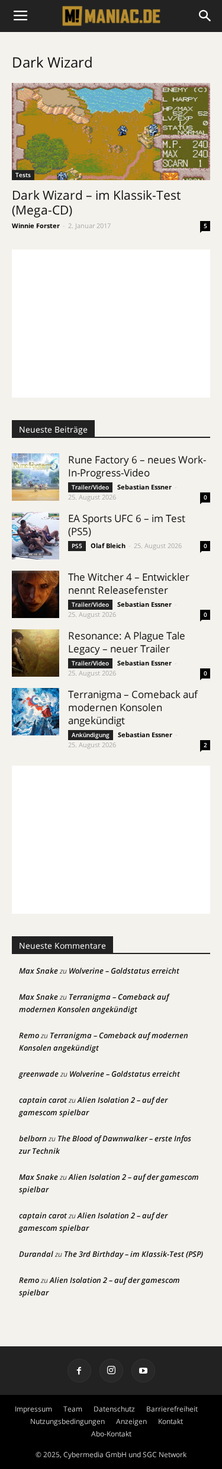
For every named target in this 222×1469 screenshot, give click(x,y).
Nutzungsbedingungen (67, 1421)
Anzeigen (131, 1421)
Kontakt (170, 1421)
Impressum (33, 1409)
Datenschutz (114, 1409)
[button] (205, 16)
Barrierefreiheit (172, 1409)
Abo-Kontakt (111, 1434)
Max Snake (38, 970)
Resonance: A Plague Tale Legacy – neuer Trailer (126, 642)
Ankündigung (91, 735)
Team (72, 1409)
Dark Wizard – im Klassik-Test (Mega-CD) (96, 202)
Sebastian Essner (144, 486)
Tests (23, 175)
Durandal (36, 1254)
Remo (29, 1035)
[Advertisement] (111, 323)
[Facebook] (79, 1370)
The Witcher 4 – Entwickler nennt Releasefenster (128, 583)
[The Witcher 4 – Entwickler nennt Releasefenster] (35, 594)
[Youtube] (143, 1370)
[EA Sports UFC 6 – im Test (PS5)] (35, 535)
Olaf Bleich (108, 545)
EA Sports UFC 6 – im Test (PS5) (126, 524)
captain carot (43, 1099)
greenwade (39, 1073)
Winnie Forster (36, 225)
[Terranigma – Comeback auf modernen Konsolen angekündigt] (35, 711)
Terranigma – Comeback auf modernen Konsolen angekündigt (133, 707)
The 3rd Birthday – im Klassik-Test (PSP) (133, 1254)
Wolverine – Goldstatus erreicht (124, 970)
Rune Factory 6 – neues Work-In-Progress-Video (137, 466)
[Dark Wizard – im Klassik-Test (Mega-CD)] (111, 131)
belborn (33, 1138)
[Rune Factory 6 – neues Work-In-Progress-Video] (35, 477)
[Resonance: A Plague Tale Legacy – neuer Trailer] (35, 653)
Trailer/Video (90, 487)
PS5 (77, 546)
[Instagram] (111, 1370)
